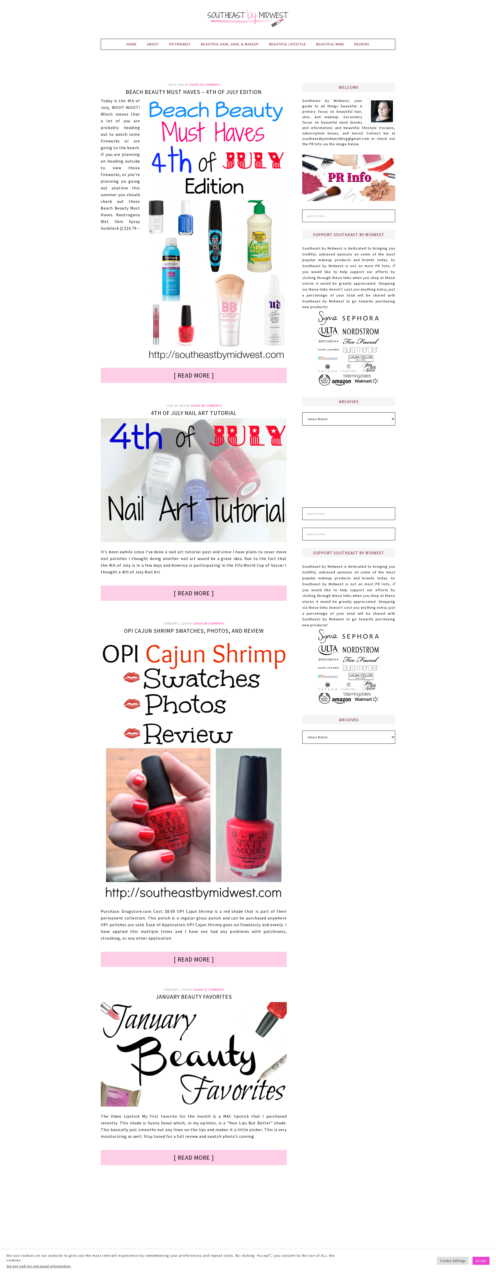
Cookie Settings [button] (453, 1261)
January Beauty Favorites (194, 996)
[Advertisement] (248, 69)
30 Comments (210, 84)
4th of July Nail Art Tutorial (194, 413)
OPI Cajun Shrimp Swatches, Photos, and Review (194, 630)
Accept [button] (481, 1261)
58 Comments (212, 405)
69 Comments (214, 623)
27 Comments (214, 989)
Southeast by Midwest (248, 18)
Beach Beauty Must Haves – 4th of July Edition (194, 91)
